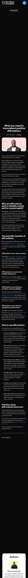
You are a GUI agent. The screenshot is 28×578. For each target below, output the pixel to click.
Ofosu (19, 134)
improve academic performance (16, 312)
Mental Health (14, 10)
